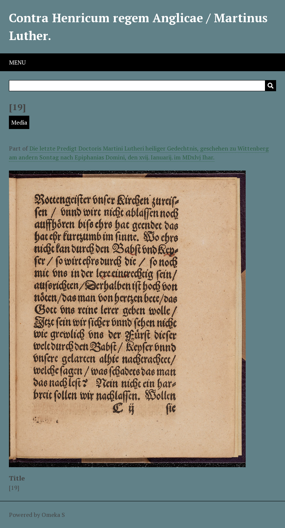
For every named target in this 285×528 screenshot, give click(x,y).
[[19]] (127, 463)
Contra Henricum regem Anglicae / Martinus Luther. (138, 26)
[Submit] (270, 85)
